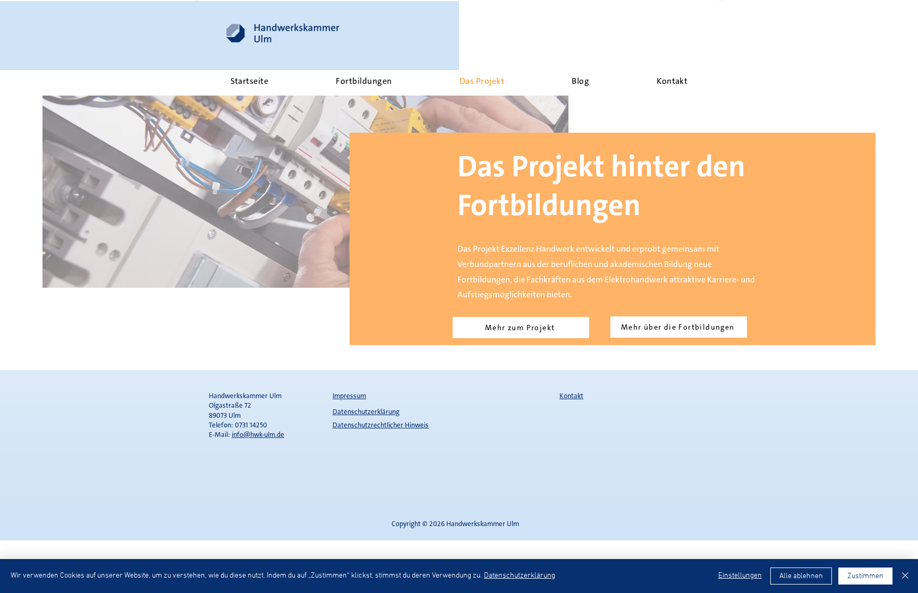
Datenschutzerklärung (519, 575)
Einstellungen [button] (740, 575)
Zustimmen (865, 576)
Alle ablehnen (801, 576)
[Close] (905, 576)
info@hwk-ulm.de (258, 434)
